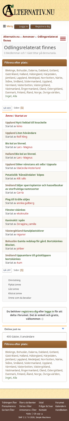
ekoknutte (23, 213)
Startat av (21, 115)
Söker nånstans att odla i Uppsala (36, 164)
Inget (8, 96)
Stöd (41, 402)
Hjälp (28, 413)
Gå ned (7, 108)
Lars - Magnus (24, 147)
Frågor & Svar (46, 406)
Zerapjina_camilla (26, 224)
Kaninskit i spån (15, 220)
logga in (49, 311)
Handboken (61, 409)
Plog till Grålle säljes (17, 199)
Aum (19, 262)
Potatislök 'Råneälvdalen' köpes (24, 174)
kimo (19, 126)
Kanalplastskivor (33, 230)
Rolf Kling (22, 136)
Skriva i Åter (25, 406)
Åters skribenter (27, 402)
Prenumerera (9, 406)
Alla (15, 96)
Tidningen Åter (9, 402)
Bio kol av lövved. (15, 143)
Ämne (9, 115)
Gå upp (7, 270)
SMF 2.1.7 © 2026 (26, 417)
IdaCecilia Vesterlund (28, 168)
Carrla (20, 192)
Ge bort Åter (8, 409)
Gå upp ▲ (38, 413)
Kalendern (60, 406)
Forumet (59, 402)
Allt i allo (21, 178)
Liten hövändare (26, 133)
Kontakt (43, 409)
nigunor (21, 234)
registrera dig (29, 311)
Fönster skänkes (15, 210)
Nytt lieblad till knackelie (31, 122)
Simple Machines (43, 417)
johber (20, 248)
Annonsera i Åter (28, 409)
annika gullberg (25, 203)
